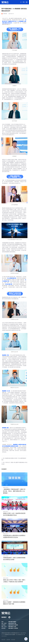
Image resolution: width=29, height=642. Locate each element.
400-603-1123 (12, 626)
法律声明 (8, 639)
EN (21, 2)
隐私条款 (3, 639)
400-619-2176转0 (13, 625)
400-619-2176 (12, 623)
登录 (24, 2)
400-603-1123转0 (13, 628)
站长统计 (9, 636)
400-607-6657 (12, 621)
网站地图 (13, 639)
